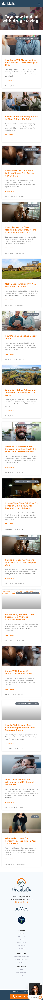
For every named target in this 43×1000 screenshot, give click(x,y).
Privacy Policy (21, 945)
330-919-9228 (21, 902)
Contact (21, 939)
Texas (21, 969)
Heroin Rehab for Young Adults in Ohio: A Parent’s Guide (21, 117)
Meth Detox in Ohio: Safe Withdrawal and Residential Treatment (19, 782)
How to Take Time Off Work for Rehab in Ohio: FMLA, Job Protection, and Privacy (21, 506)
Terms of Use (21, 942)
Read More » (9, 80)
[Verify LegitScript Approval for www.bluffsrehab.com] (21, 923)
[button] (39, 3)
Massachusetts (21, 972)
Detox (21, 962)
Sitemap (21, 948)
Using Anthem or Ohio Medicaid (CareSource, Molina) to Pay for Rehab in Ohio (21, 230)
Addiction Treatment (21, 956)
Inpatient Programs (21, 959)
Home (22, 933)
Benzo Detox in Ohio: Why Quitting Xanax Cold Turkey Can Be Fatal (19, 173)
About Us (21, 936)
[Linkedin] (26, 909)
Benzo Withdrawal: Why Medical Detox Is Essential (18, 672)
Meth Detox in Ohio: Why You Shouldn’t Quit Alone (20, 285)
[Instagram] (22, 909)
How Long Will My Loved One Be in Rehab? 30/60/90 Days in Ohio (21, 62)
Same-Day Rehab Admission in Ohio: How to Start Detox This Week (21, 392)
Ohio (21, 975)
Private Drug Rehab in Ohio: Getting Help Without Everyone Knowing (19, 617)
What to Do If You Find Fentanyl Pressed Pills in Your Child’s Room (20, 841)
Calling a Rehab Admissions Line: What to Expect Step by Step (20, 562)
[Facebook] (17, 909)
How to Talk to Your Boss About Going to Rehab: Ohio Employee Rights (20, 727)
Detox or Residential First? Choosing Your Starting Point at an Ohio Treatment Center (20, 449)
